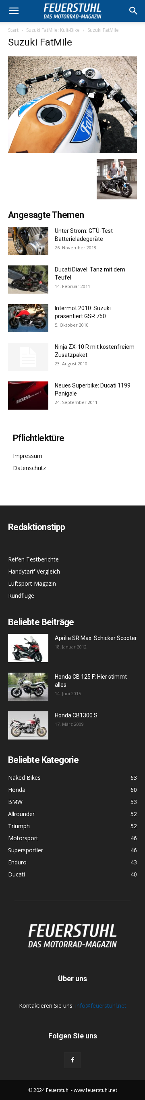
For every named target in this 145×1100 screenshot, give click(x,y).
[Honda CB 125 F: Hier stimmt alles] (28, 687)
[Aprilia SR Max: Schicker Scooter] (28, 648)
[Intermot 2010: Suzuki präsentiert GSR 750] (28, 318)
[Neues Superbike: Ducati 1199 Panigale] (28, 395)
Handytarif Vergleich (34, 571)
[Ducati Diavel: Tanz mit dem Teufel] (28, 279)
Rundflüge (21, 595)
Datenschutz (29, 468)
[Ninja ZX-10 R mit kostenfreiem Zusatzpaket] (28, 357)
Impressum (27, 456)
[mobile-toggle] (14, 11)
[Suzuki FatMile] (72, 150)
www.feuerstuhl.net (95, 1090)
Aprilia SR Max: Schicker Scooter (96, 638)
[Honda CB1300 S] (28, 725)
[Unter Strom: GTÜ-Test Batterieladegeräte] (28, 241)
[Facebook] (72, 1060)
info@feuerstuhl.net (100, 1005)
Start (13, 30)
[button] (133, 11)
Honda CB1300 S (76, 715)
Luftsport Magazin (32, 583)
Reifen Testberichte (33, 559)
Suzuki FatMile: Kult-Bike (53, 30)
